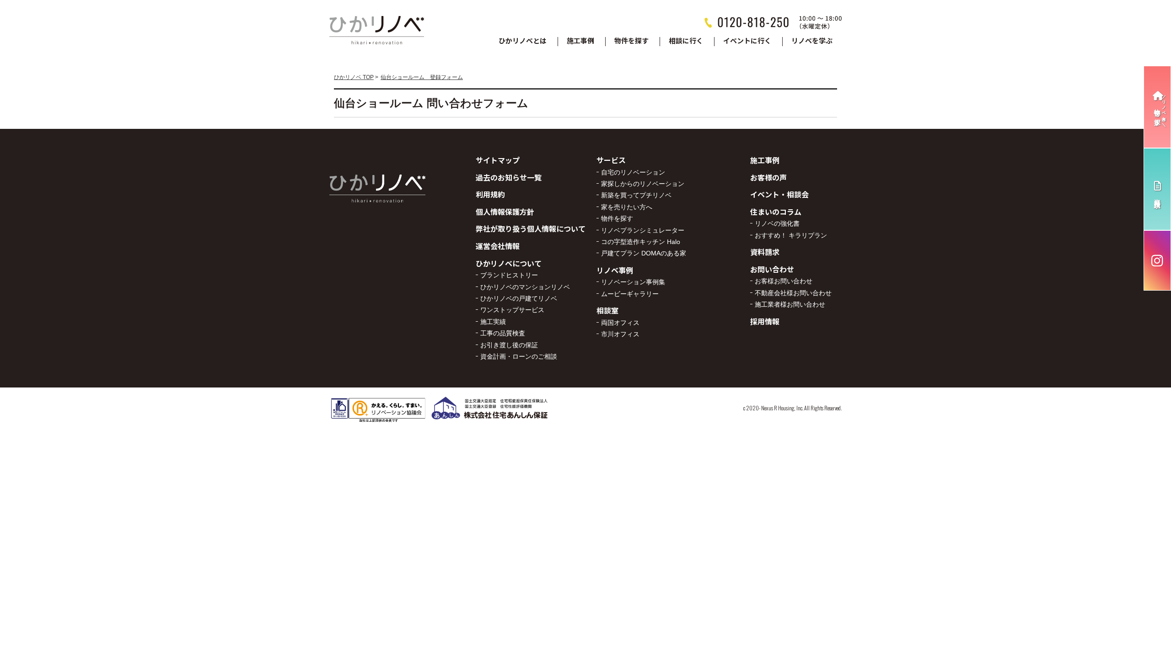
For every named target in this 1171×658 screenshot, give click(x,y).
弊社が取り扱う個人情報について (531, 228)
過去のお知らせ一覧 (509, 177)
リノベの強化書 (777, 223)
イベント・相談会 (779, 194)
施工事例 (580, 41)
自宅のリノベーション (633, 172)
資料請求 (764, 251)
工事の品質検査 (502, 333)
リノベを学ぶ (812, 41)
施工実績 (493, 321)
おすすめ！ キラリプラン (791, 235)
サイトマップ (498, 159)
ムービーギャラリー (630, 293)
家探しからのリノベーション (642, 183)
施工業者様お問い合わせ (790, 304)
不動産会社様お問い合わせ (793, 293)
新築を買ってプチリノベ (636, 195)
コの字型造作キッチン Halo (640, 241)
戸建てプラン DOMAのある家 (643, 253)
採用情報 (764, 321)
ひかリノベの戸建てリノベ (518, 298)
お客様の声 (768, 177)
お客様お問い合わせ (783, 281)
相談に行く (686, 41)
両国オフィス (620, 322)
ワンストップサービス (512, 309)
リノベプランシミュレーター (642, 230)
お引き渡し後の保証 (509, 345)
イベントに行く (747, 41)
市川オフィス (620, 334)
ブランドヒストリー (509, 275)
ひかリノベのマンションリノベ (525, 287)
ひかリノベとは (523, 41)
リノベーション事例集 (633, 282)
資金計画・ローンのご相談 (518, 356)
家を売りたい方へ (626, 207)
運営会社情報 (498, 245)
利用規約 (490, 194)
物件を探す (631, 41)
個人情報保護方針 (505, 211)
